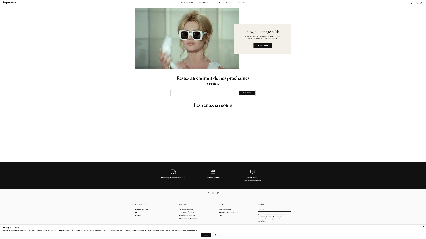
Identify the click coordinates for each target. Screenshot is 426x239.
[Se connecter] (416, 2)
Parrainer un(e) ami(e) (187, 212)
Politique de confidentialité (228, 212)
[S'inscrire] (288, 209)
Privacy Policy (181, 230)
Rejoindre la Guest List (187, 215)
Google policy (192, 230)
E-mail (261, 209)
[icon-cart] (421, 2)
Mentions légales (225, 209)
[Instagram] (217, 193)
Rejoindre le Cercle (186, 209)
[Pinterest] (213, 193)
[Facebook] (208, 193)
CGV (220, 215)
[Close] (424, 227)
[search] (411, 2)
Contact (138, 215)
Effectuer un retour (142, 209)
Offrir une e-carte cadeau (188, 219)
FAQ (136, 212)
